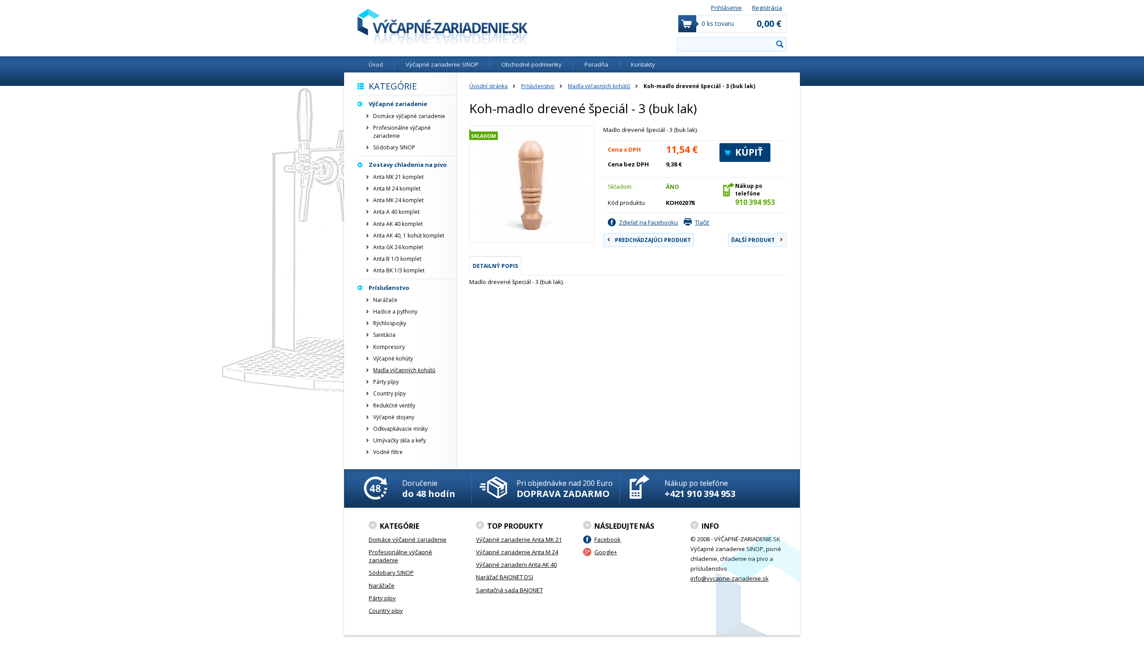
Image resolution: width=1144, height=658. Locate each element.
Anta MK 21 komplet (398, 177)
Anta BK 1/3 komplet (399, 270)
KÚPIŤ (749, 152)
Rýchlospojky (389, 323)
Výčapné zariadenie (398, 104)
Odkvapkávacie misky (400, 429)
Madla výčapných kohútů (599, 86)
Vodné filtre (388, 452)
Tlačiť (702, 222)
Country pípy (389, 393)
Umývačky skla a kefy (399, 440)
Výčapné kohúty (393, 358)
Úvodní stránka (488, 86)
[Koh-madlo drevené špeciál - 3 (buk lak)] (532, 184)
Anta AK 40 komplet (398, 224)
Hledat (779, 44)
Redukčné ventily (394, 405)
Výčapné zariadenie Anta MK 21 (519, 539)
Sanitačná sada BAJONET (509, 590)
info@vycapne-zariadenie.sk (729, 578)
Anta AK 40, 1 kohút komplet (408, 235)
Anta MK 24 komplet (398, 200)
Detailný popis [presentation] (495, 266)
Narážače (385, 300)
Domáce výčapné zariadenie (409, 116)
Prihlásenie (726, 8)
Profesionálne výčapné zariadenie (402, 132)
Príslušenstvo (538, 86)
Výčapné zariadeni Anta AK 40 (516, 564)
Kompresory (389, 347)
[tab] (495, 266)
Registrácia (767, 8)
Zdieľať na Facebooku (648, 222)
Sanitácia (384, 335)
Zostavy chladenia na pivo (408, 165)
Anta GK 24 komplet (398, 247)
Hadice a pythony (395, 311)
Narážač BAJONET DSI (504, 577)
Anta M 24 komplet (397, 188)
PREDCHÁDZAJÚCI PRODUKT (653, 240)
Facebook (607, 539)
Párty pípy (386, 382)
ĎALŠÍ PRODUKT (753, 240)
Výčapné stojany (393, 417)
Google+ (605, 552)
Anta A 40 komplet (396, 212)
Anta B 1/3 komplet (397, 259)
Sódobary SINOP (394, 147)
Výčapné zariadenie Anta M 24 (517, 552)
